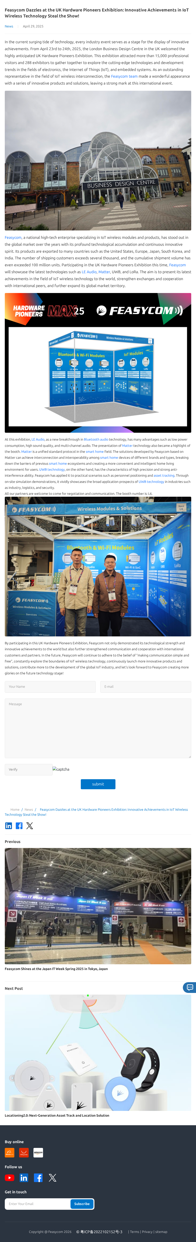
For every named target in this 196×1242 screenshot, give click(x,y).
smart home (95, 452)
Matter (104, 272)
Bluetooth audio (96, 439)
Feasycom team (124, 76)
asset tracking (164, 476)
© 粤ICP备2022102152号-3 (99, 1232)
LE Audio (89, 272)
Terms (134, 1232)
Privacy (147, 1232)
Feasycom (13, 237)
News (9, 26)
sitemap (161, 1232)
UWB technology (52, 470)
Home (15, 810)
